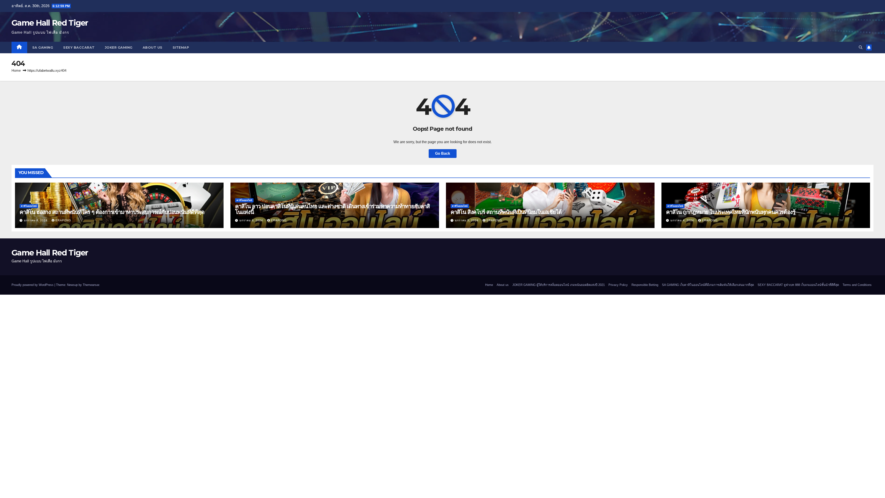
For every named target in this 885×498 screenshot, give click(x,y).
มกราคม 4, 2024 (682, 220)
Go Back (442, 153)
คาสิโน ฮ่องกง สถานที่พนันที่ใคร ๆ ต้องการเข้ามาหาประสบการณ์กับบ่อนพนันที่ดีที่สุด (112, 212)
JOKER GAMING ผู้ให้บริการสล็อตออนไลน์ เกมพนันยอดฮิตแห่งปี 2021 (558, 285)
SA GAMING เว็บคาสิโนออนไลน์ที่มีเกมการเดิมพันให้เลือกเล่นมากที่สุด (708, 285)
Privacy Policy (618, 285)
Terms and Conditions (857, 285)
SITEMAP (181, 47)
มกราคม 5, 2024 (467, 220)
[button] (860, 47)
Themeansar (91, 285)
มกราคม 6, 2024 (251, 220)
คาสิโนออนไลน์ (29, 206)
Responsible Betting (644, 285)
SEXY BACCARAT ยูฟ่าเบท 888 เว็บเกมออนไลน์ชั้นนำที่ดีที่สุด (798, 285)
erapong (63, 220)
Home (16, 70)
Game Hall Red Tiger (50, 23)
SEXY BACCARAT (79, 47)
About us (152, 47)
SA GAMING (42, 47)
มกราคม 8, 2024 (36, 220)
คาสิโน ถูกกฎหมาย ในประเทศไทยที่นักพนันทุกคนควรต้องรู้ (730, 212)
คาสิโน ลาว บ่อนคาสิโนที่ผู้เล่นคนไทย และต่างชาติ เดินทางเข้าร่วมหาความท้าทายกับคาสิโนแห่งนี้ (332, 209)
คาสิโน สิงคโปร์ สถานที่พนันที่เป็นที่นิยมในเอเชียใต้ (506, 212)
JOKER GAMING (119, 47)
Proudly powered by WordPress (33, 285)
